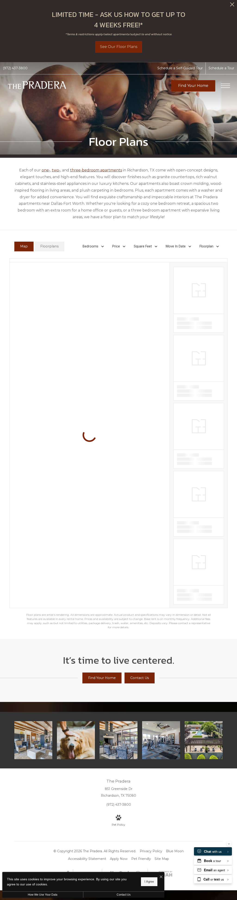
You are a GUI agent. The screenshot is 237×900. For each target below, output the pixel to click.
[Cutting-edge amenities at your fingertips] (161, 740)
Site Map (162, 859)
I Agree (149, 881)
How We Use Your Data (42, 894)
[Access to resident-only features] (118, 740)
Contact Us (124, 894)
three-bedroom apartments (96, 170)
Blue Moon (175, 851)
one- (46, 170)
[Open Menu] (225, 86)
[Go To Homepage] (37, 86)
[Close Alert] (232, 5)
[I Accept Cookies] (161, 877)
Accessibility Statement (87, 859)
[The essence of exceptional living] (204, 740)
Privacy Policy (151, 851)
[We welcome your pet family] (76, 740)
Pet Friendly (141, 859)
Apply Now (119, 859)
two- (56, 170)
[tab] (24, 247)
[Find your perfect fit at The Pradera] (33, 740)
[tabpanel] (118, 443)
